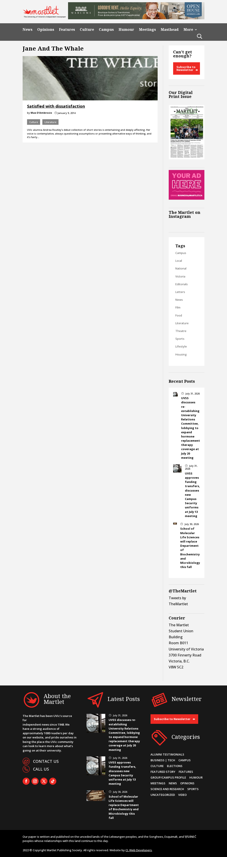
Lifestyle (181, 346)
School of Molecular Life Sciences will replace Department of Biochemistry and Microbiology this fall (124, 807)
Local (178, 261)
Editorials (181, 284)
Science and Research (167, 789)
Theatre (180, 331)
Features (67, 29)
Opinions (45, 29)
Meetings (147, 29)
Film (177, 307)
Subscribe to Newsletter (186, 68)
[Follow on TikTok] (52, 781)
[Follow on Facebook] (26, 781)
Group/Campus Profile (168, 777)
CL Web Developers (138, 850)
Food (178, 315)
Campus (106, 29)
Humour (126, 29)
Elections (174, 766)
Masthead (170, 29)
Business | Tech (163, 760)
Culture (87, 29)
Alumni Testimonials (167, 754)
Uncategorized (163, 795)
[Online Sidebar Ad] (186, 198)
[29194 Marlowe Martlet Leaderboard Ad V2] (136, 18)
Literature (50, 122)
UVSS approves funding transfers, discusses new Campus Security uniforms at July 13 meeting (122, 773)
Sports (179, 339)
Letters (180, 292)
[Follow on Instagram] (35, 781)
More (188, 29)
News (27, 29)
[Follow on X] (43, 781)
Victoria (180, 276)
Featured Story (163, 772)
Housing (181, 354)
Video (182, 795)
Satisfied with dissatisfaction (56, 106)
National (180, 268)
